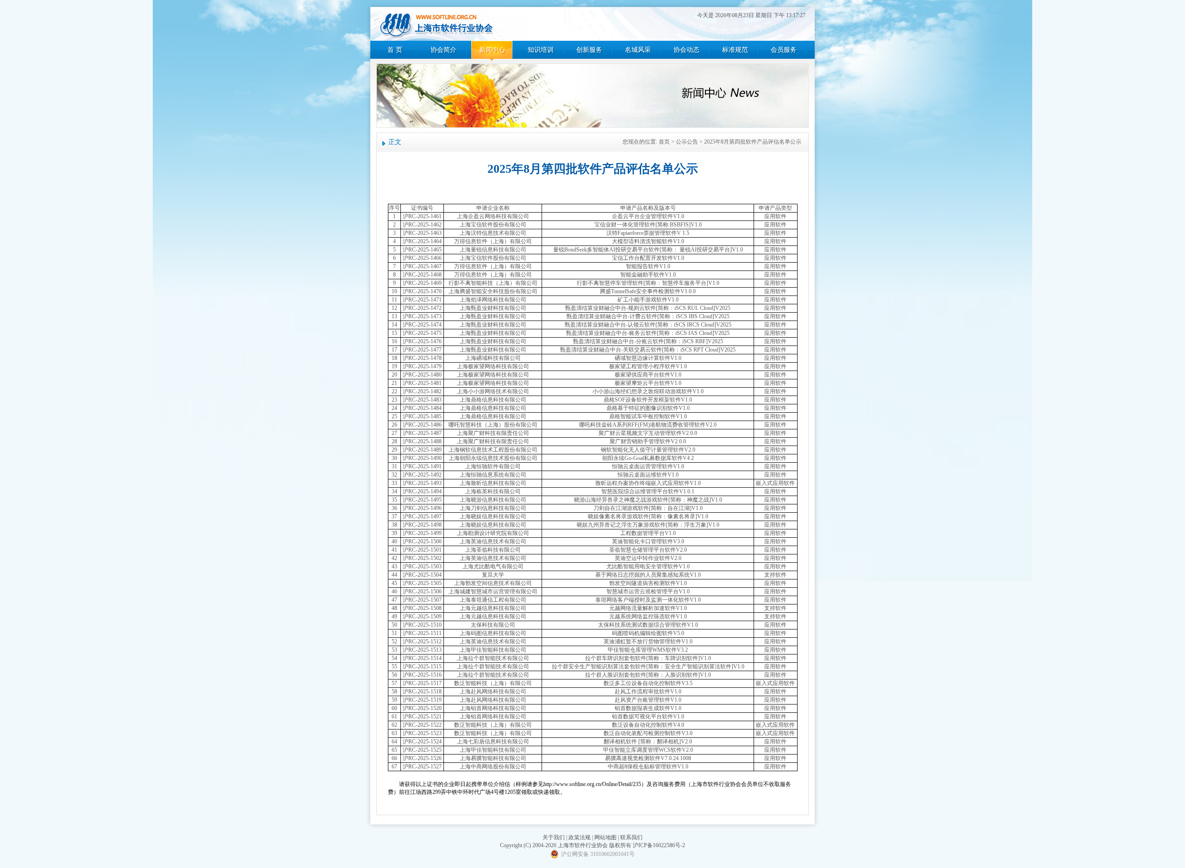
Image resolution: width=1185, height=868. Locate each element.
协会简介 (443, 49)
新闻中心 (492, 49)
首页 (664, 141)
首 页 (394, 49)
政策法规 (579, 837)
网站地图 (605, 837)
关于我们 (554, 837)
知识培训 (541, 49)
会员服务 (784, 49)
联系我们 (631, 837)
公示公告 (687, 141)
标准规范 (735, 49)
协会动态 (686, 49)
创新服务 (589, 49)
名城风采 (638, 49)
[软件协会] (436, 25)
